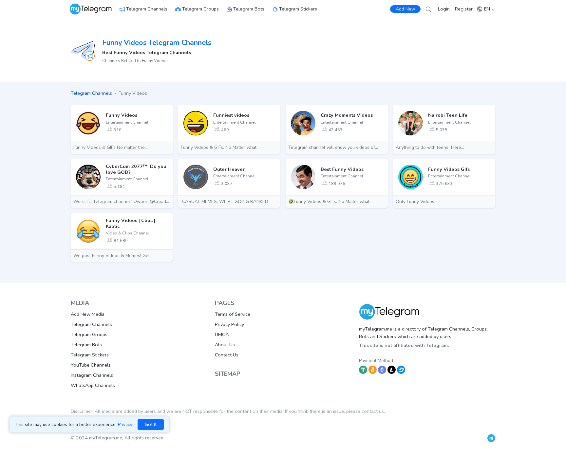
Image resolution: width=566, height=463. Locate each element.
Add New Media (87, 314)
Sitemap (227, 374)
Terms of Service (232, 314)
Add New (405, 9)
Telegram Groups (200, 9)
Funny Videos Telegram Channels (156, 43)
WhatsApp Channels (93, 385)
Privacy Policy (229, 324)
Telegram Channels (146, 9)
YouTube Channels (91, 365)
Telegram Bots (248, 9)
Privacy (125, 424)
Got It (151, 424)
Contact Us (226, 355)
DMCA (222, 334)
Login (444, 9)
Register (464, 9)
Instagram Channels (92, 375)
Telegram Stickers (298, 9)
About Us (225, 344)
